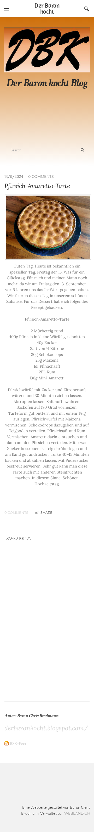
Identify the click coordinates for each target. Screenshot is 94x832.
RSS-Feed (18, 743)
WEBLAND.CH (77, 813)
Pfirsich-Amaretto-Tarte (37, 186)
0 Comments (41, 176)
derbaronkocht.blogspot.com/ (46, 728)
